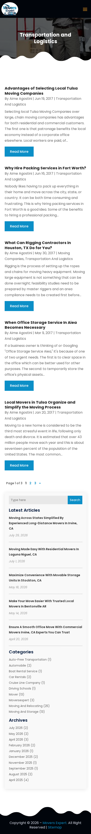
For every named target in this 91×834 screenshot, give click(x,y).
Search (75, 500)
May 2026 (16, 734)
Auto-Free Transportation (28, 659)
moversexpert (19, 700)
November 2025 (20, 763)
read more (19, 151)
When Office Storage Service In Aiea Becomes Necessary (41, 325)
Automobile (17, 665)
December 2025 (21, 757)
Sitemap (55, 827)
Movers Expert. (55, 822)
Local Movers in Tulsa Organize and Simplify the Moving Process (40, 405)
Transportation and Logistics (49, 258)
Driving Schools (20, 688)
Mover (13, 694)
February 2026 (19, 745)
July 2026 (16, 728)
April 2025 (16, 780)
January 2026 (19, 751)
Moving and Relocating (26, 706)
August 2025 (18, 774)
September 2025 (21, 768)
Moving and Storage (24, 712)
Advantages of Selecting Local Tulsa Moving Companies (41, 91)
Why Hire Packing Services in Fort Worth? (45, 168)
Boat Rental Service (23, 671)
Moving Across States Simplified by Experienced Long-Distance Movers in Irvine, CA (43, 523)
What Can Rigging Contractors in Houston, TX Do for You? (38, 245)
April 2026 (16, 739)
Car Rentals (17, 677)
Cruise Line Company (24, 683)
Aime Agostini (21, 98)
